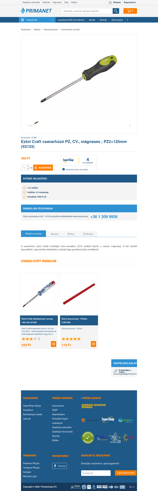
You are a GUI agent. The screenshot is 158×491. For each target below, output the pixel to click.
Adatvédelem (58, 414)
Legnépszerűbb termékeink (71, 19)
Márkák (103, 19)
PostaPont (28, 409)
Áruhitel (56, 435)
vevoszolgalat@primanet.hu (125, 373)
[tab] (33, 233)
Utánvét (27, 418)
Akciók (92, 19)
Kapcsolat (57, 2)
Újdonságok (117, 19)
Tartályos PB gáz (31, 467)
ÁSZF (55, 409)
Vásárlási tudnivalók (31, 2)
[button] (28, 166)
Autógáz (27, 471)
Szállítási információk (62, 431)
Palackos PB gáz (31, 463)
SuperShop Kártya (32, 405)
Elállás (74, 2)
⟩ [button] (130, 125)
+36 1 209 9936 (104, 216)
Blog (66, 2)
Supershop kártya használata (77, 169)
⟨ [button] (28, 125)
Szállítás (46, 2)
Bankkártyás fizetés (32, 414)
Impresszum (58, 405)
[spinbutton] (24, 167)
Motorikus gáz (30, 476)
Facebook (61, 466)
